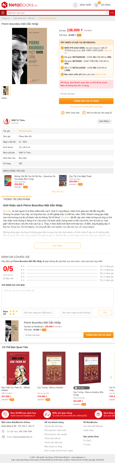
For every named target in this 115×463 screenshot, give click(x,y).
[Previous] (4, 377)
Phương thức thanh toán (55, 430)
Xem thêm (104, 121)
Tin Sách (87, 440)
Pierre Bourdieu (25, 131)
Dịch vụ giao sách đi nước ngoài (58, 450)
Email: (19, 437)
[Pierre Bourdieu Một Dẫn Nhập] (29, 83)
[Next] (111, 377)
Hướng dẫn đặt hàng (53, 426)
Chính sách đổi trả (52, 438)
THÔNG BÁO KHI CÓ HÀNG (86, 101)
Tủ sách (86, 444)
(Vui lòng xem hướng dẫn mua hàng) (86, 106)
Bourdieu (7, 211)
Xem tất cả (57, 191)
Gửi (105, 312)
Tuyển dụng (88, 430)
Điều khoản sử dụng (53, 446)
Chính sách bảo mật (53, 442)
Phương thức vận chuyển (55, 434)
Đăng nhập (85, 5)
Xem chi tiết (101, 74)
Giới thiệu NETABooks (93, 426)
